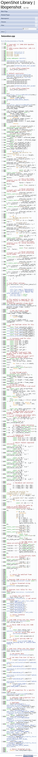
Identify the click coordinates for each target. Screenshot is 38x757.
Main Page (4, 11)
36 (3, 93)
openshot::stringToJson (15, 631)
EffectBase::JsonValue (15, 598)
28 (3, 74)
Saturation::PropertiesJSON (17, 694)
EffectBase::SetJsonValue (19, 655)
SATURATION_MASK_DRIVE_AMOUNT (17, 99)
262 (3, 592)
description (18, 292)
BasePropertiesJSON (14, 700)
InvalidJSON (22, 641)
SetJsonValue (17, 633)
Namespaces (5, 18)
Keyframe (28, 74)
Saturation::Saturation (15, 61)
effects (3, 31)
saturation (10, 328)
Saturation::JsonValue (24, 592)
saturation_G (11, 333)
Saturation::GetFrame (14, 305)
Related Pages (5, 15)
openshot (22, 58)
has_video (17, 295)
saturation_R (11, 331)
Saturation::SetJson (18, 621)
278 (3, 621)
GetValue (18, 328)
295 (3, 650)
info (11, 289)
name (15, 290)
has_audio (17, 294)
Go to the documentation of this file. (12, 41)
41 (3, 103)
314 (3, 692)
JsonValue (10, 586)
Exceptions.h (19, 53)
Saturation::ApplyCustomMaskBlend (19, 105)
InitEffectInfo (15, 287)
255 (3, 581)
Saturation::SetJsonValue (20, 650)
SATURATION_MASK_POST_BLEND (24, 66)
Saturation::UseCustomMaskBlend (18, 94)
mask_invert (17, 151)
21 (3, 61)
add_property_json (13, 705)
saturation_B (11, 336)
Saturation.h (19, 52)
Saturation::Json (22, 581)
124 (3, 304)
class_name (18, 289)
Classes (3, 22)
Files (2, 25)
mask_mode (18, 98)
